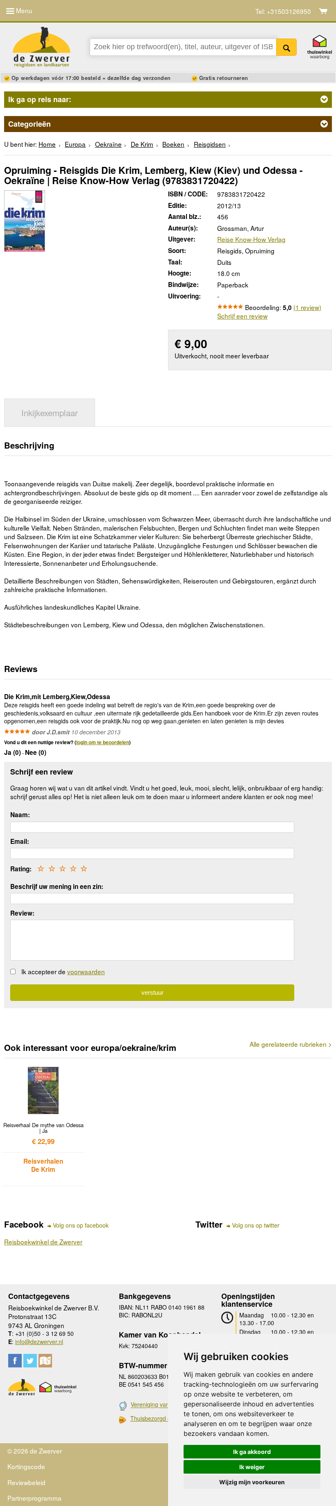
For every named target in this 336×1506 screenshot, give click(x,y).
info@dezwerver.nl (39, 1341)
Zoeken (286, 47)
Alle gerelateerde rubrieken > (291, 1044)
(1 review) (307, 307)
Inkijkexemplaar (49, 412)
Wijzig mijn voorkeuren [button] (252, 1482)
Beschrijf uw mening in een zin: (56, 886)
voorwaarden (86, 971)
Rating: (21, 868)
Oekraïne (108, 143)
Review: (22, 913)
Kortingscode (26, 1466)
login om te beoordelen (102, 742)
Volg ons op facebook (81, 1225)
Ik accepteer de (63, 971)
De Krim (142, 143)
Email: (19, 841)
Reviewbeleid (26, 1482)
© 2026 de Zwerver (34, 1450)
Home (47, 143)
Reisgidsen (210, 143)
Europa (75, 143)
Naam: (20, 814)
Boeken (173, 143)
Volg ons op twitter (255, 1225)
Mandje (323, 11)
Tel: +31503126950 (283, 11)
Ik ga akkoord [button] (252, 1451)
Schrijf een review (242, 315)
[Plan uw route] (45, 1360)
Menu (23, 10)
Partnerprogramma (34, 1497)
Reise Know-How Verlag (251, 239)
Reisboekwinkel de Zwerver (43, 1241)
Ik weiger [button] (252, 1466)
